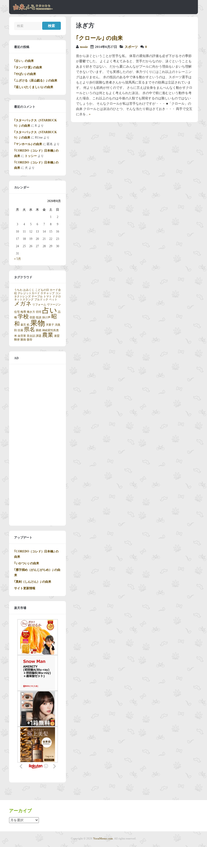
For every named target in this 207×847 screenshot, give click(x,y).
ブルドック (41, 299)
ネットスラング (24, 299)
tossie (84, 47)
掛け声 (46, 317)
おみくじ (28, 290)
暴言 (23, 324)
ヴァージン (54, 304)
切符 (38, 311)
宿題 (32, 317)
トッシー (31, 156)
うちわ (18, 290)
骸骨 (29, 339)
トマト (47, 296)
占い (49, 310)
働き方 (31, 311)
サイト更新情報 (24, 588)
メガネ (23, 304)
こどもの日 (42, 290)
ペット (53, 299)
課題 (38, 335)
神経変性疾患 (50, 330)
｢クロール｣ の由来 (99, 38)
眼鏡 (38, 330)
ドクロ (57, 296)
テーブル (37, 296)
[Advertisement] (37, 445)
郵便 (17, 339)
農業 (47, 335)
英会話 (31, 335)
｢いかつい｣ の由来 (26, 563)
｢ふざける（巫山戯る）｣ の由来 (35, 80)
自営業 (22, 335)
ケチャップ (48, 293)
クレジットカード (29, 293)
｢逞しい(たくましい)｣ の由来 (33, 87)
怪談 (38, 317)
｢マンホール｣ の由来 (28, 144)
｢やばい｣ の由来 (25, 74)
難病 (23, 339)
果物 (37, 323)
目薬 (20, 330)
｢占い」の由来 (24, 61)
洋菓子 (50, 324)
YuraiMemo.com (103, 838)
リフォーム (39, 304)
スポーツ (131, 47)
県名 (29, 329)
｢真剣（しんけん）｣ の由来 (32, 581)
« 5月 (17, 259)
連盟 (57, 335)
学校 (23, 317)
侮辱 (23, 311)
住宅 (17, 311)
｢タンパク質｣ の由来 (28, 67)
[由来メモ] (33, 9)
